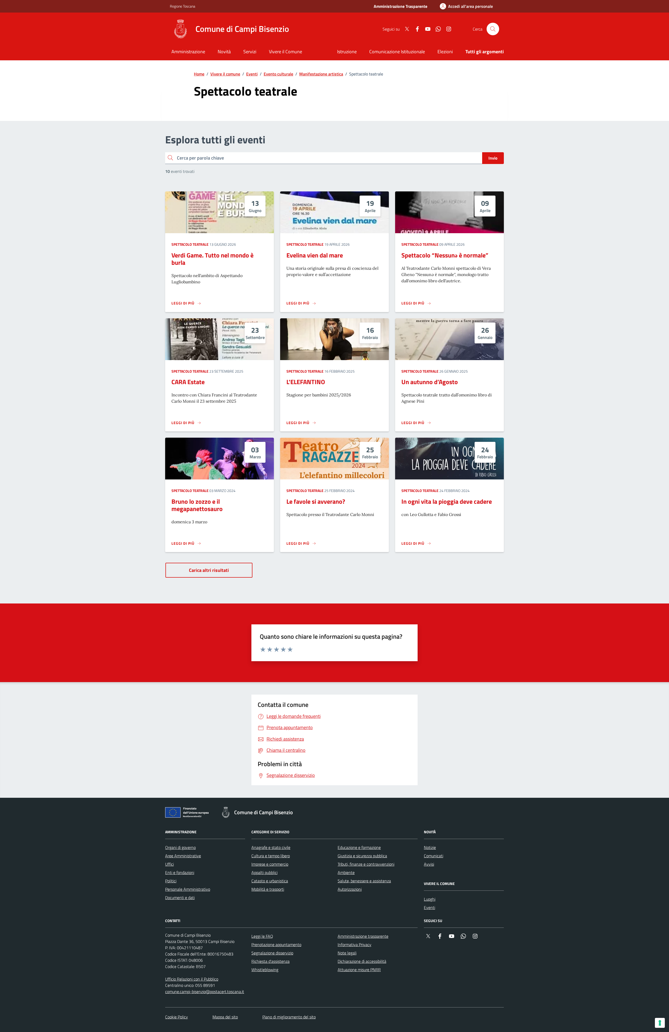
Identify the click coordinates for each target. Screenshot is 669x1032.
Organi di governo (180, 847)
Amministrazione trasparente (363, 936)
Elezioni (445, 51)
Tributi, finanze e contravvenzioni (366, 864)
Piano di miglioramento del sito (289, 1017)
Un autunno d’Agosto (429, 381)
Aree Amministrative (183, 856)
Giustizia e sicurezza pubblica (362, 856)
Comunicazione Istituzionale (397, 51)
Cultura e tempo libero (270, 856)
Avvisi (429, 864)
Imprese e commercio (269, 864)
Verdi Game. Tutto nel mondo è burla (212, 258)
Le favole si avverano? (315, 501)
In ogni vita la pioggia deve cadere (446, 501)
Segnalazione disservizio (272, 953)
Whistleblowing (264, 969)
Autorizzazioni (350, 889)
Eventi (252, 74)
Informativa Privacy (354, 944)
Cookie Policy (176, 1017)
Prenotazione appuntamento (276, 944)
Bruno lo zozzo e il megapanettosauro (197, 505)
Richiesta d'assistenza (270, 961)
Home (199, 74)
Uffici (169, 864)
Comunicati (433, 856)
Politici (170, 881)
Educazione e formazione (359, 847)
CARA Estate (188, 381)
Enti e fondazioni (179, 872)
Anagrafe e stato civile (270, 847)
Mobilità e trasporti (267, 889)
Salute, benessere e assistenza (364, 881)
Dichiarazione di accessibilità (362, 961)
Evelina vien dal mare (314, 255)
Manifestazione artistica (321, 74)
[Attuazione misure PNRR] (188, 813)
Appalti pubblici (264, 872)
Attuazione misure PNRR (359, 969)
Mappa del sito (225, 1017)
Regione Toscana (182, 6)
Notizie (430, 847)
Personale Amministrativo (187, 889)
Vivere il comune (225, 74)
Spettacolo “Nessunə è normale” (444, 255)
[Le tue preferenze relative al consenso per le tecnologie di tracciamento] (660, 1023)
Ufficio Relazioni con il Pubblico (191, 979)
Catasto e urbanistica (269, 881)
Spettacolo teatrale (190, 244)
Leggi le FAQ (262, 936)
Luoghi (429, 899)
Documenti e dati (180, 897)
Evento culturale (278, 74)
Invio (493, 158)
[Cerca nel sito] (493, 29)
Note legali (347, 953)
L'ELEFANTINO (305, 381)
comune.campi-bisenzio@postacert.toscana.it (204, 991)
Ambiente (346, 872)
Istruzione (347, 51)
